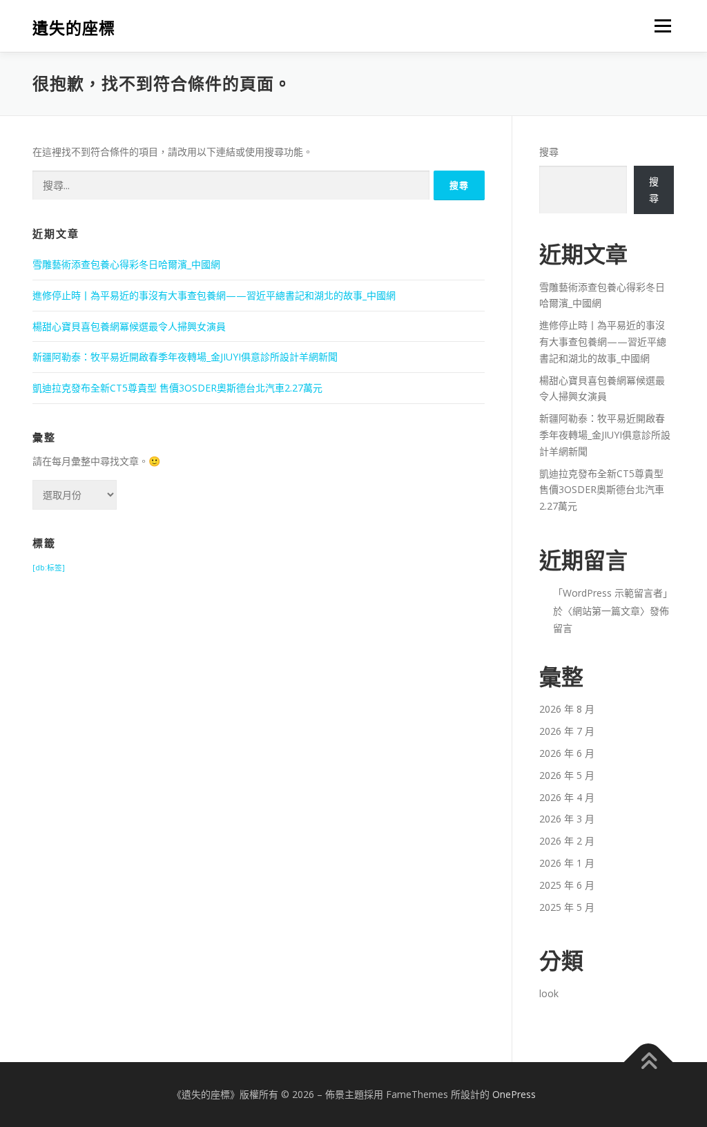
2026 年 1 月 (566, 862)
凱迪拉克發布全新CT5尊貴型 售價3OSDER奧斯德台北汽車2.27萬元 (177, 387)
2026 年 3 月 (566, 818)
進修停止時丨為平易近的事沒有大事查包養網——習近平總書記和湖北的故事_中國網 (214, 295)
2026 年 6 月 (566, 753)
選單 (660, 25)
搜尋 (549, 151)
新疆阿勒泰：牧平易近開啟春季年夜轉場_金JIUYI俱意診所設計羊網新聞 (185, 356)
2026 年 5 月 (566, 775)
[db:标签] (48, 567)
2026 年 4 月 (566, 797)
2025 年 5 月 (566, 907)
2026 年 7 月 (566, 731)
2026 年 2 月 (566, 840)
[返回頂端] (648, 1062)
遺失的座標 (73, 28)
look (549, 993)
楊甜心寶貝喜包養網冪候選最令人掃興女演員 (129, 326)
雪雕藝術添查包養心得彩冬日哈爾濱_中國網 (126, 264)
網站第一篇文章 (606, 610)
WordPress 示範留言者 (613, 592)
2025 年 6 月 (566, 885)
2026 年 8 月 (566, 708)
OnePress (514, 1094)
